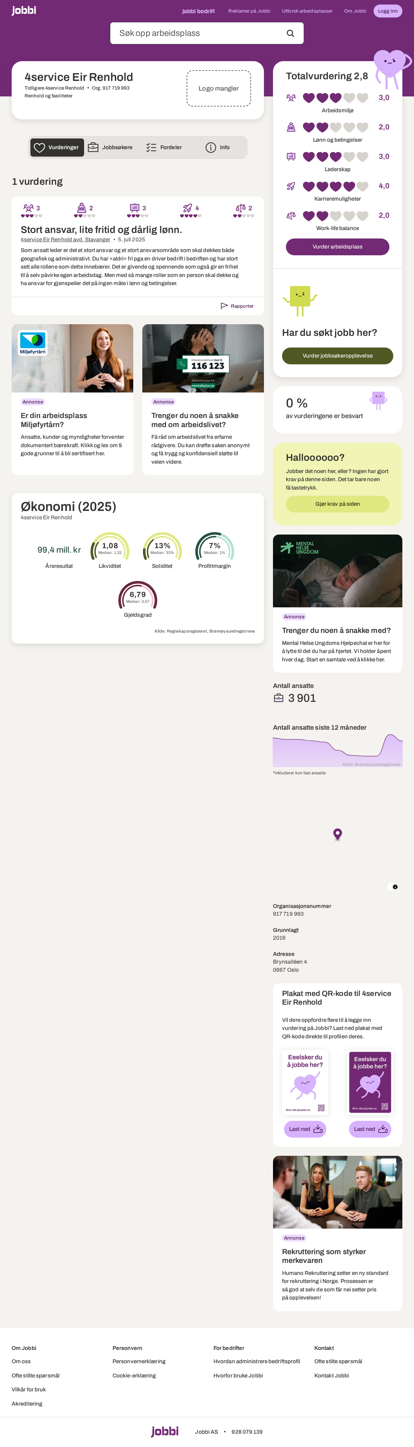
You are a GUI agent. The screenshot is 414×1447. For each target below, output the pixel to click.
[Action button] (290, 33)
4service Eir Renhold (46, 517)
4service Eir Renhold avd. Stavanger (66, 240)
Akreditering (27, 1404)
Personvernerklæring (139, 1361)
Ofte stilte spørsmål (36, 1376)
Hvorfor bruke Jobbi (238, 1376)
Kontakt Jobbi (331, 1376)
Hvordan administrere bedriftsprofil (256, 1361)
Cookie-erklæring (134, 1376)
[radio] (23, 216)
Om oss (21, 1361)
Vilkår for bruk (29, 1389)
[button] (337, 835)
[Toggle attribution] (395, 887)
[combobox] (207, 33)
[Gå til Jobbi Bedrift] (198, 11)
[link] (72, 399)
